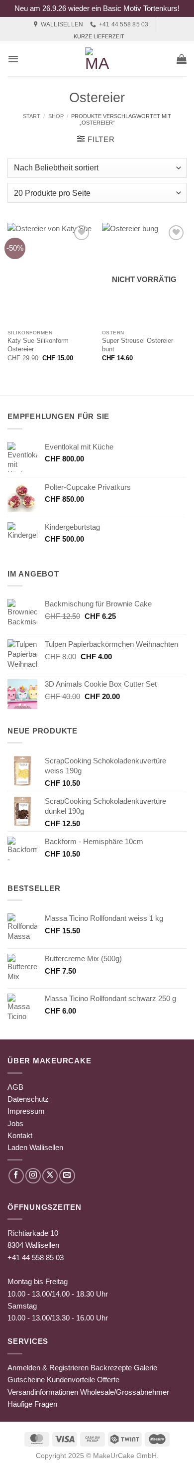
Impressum (26, 1111)
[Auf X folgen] (50, 1175)
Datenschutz (28, 1099)
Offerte (108, 1379)
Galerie (145, 1367)
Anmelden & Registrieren (48, 1367)
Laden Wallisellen (35, 1147)
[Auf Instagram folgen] (33, 1175)
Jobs (15, 1123)
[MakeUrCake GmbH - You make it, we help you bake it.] (97, 58)
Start (31, 116)
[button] (13, 59)
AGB (15, 1087)
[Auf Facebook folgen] (16, 1175)
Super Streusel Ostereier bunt (137, 345)
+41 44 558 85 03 (35, 1257)
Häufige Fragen (32, 1404)
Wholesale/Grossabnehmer (124, 1392)
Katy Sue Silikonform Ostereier (38, 345)
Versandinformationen (42, 1392)
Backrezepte (111, 1367)
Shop (56, 116)
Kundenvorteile (71, 1379)
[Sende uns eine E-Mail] (67, 1175)
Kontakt (19, 1135)
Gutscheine (26, 1379)
